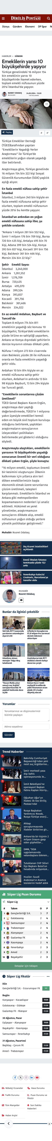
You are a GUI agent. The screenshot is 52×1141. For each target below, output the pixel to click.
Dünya (5, 26)
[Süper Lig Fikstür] (48, 976)
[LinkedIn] (31, 1077)
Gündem (17, 26)
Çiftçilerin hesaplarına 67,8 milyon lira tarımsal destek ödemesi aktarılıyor (38, 634)
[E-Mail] (21, 600)
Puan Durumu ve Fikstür (37, 1097)
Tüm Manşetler (12, 1105)
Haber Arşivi (11, 1115)
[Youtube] (37, 1077)
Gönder (8, 734)
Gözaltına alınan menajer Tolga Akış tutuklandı (11, 660)
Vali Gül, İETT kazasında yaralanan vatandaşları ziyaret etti (13, 633)
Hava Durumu (38, 1088)
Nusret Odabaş (27, 594)
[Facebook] (15, 1077)
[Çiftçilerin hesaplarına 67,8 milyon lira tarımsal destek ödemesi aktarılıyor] (38, 622)
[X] (20, 1077)
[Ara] (48, 18)
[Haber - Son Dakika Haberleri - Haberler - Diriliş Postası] (26, 18)
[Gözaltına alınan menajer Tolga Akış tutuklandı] (13, 649)
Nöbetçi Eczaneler (14, 1088)
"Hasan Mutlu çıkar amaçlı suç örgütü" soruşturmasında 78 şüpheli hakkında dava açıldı (12, 688)
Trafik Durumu (12, 1095)
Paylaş (9, 132)
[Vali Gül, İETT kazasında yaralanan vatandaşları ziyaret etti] (13, 622)
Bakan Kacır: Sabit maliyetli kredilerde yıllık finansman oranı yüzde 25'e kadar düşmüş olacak (37, 688)
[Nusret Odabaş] (9, 595)
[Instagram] (26, 1077)
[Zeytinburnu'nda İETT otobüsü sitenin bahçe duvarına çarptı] (38, 649)
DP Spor (42, 26)
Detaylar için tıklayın (26, 965)
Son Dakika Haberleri (34, 1107)
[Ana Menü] (3, 18)
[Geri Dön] (8, 1124)
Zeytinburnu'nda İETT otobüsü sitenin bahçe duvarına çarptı (37, 660)
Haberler (6, 56)
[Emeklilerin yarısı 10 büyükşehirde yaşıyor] (26, 114)
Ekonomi (30, 26)
